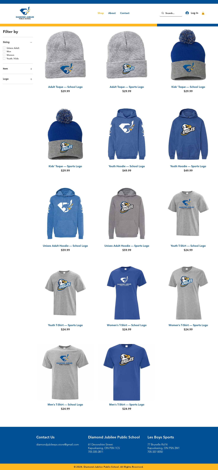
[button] (203, 13)
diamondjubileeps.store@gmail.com (57, 444)
